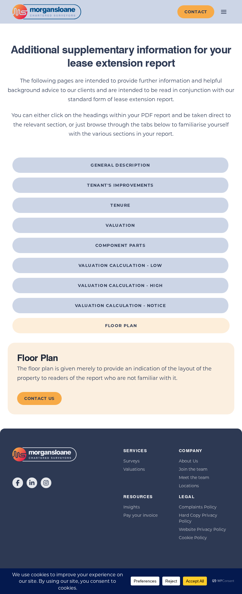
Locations (189, 485)
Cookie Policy (193, 537)
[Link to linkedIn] (32, 483)
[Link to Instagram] (46, 483)
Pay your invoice (140, 515)
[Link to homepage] (46, 11)
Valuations (134, 469)
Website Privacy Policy (202, 529)
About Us (188, 461)
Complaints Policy (198, 507)
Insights (131, 507)
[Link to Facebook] (17, 483)
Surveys (131, 461)
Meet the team (194, 477)
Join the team (193, 469)
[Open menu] (224, 12)
